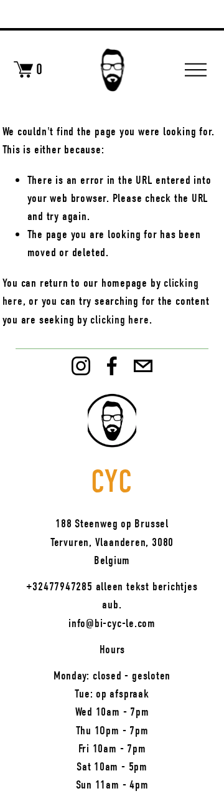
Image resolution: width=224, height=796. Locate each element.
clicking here (119, 319)
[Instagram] (81, 366)
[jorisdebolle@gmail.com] (143, 366)
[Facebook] (112, 366)
